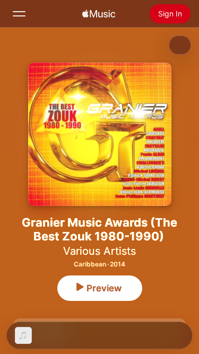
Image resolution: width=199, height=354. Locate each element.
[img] (98, 14)
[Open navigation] (19, 13)
